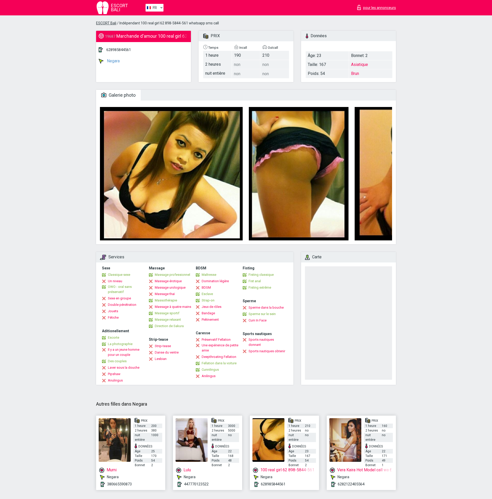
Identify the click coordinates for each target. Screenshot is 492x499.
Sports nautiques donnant (261, 342)
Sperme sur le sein (262, 314)
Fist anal (255, 281)
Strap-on (208, 300)
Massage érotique (168, 281)
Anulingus (115, 380)
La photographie (120, 344)
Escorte (113, 337)
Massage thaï (165, 294)
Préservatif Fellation (216, 339)
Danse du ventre (167, 352)
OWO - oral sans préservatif (120, 289)
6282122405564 (351, 484)
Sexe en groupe (119, 298)
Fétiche (113, 317)
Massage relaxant (168, 319)
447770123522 (196, 484)
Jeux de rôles (211, 307)
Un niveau (115, 281)
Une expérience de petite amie (220, 347)
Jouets (113, 311)
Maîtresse (209, 275)
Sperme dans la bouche (266, 307)
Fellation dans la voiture (219, 363)
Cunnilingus (210, 369)
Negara (113, 60)
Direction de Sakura (169, 326)
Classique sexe (119, 275)
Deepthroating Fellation (219, 357)
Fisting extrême (260, 287)
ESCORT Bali (106, 23)
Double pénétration (122, 305)
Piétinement (210, 319)
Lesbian (161, 359)
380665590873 (119, 484)
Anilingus (209, 376)
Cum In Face (257, 320)
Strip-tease (163, 346)
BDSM (206, 287)
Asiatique (359, 64)
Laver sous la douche (123, 367)
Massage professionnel (172, 275)
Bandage (208, 313)
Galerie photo (122, 95)
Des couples (117, 361)
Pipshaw (114, 374)
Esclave (207, 294)
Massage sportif (167, 313)
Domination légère (215, 281)
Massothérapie (166, 300)
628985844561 (118, 49)
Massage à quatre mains (173, 307)
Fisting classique (261, 275)
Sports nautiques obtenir (267, 351)
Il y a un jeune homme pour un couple (123, 352)
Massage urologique (170, 287)
